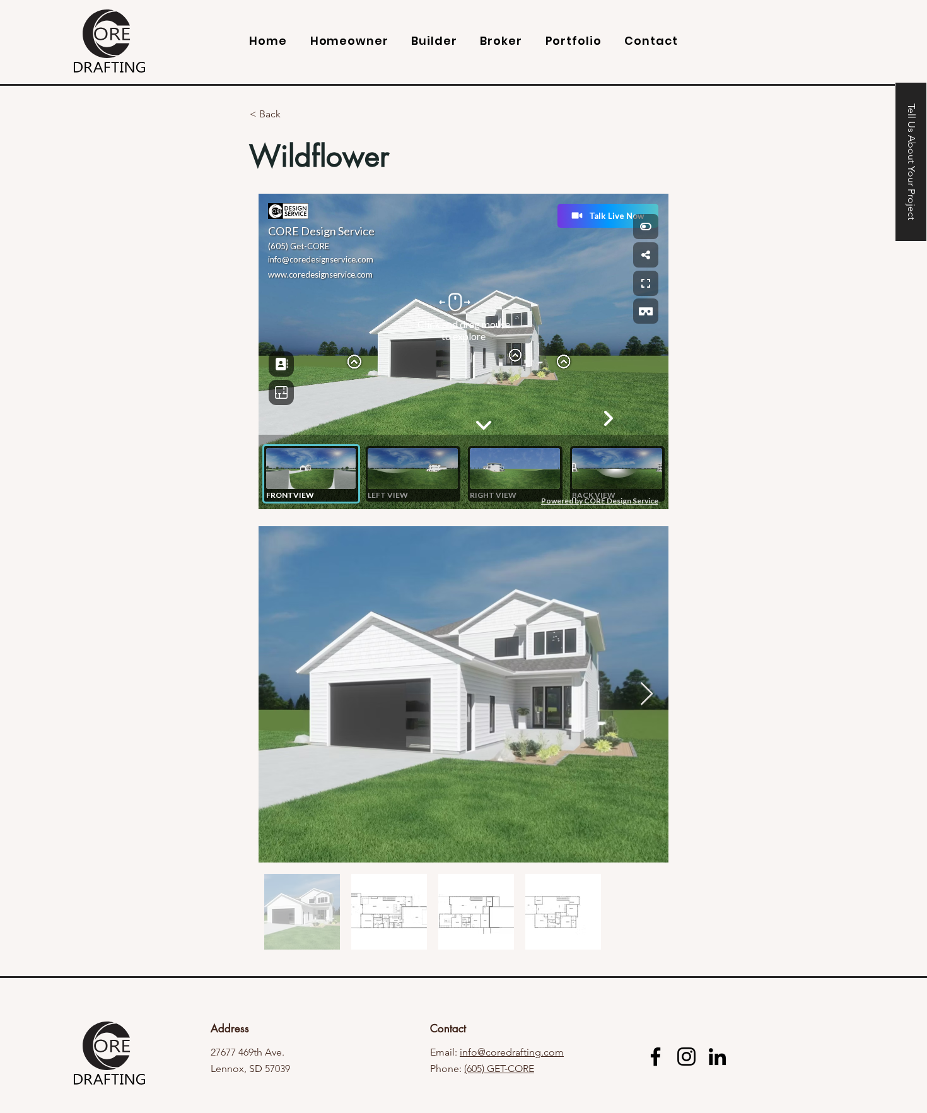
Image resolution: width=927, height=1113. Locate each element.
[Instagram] (686, 1056)
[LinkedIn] (717, 1056)
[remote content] (463, 353)
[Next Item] (646, 694)
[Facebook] (655, 1056)
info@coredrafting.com (512, 1052)
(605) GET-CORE (499, 1069)
